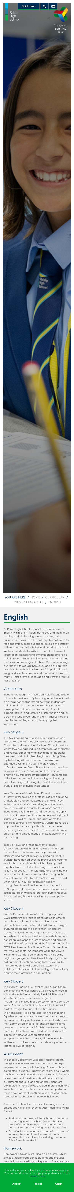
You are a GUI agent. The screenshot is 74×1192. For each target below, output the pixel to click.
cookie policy (37, 1175)
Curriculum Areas (28, 602)
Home (35, 597)
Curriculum (55, 597)
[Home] (12, 11)
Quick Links (28, 6)
